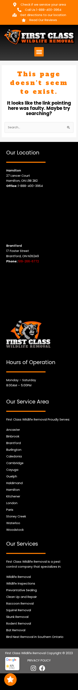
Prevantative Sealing (21, 590)
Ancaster (13, 430)
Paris (9, 510)
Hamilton (13, 490)
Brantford (13, 443)
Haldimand (14, 483)
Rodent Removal (18, 623)
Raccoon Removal (20, 603)
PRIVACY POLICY (39, 660)
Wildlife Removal (18, 577)
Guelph (11, 476)
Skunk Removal (17, 617)
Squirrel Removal (18, 610)
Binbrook (12, 436)
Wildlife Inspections (20, 583)
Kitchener (13, 496)
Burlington (13, 450)
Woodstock (15, 530)
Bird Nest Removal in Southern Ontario (34, 637)
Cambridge (15, 463)
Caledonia (14, 456)
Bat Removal (15, 630)
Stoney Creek (16, 516)
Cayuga (12, 470)
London (11, 503)
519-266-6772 (28, 261)
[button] (39, 51)
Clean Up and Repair (21, 597)
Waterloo (13, 523)
